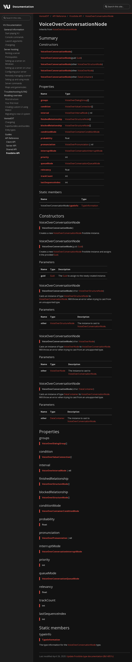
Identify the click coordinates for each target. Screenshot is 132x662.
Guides (8, 134)
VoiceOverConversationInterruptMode (83, 150)
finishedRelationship (51, 119)
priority (45, 157)
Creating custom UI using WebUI (16, 108)
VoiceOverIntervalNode (76, 112)
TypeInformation (89, 205)
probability (46, 138)
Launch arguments (13, 41)
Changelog (10, 44)
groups (44, 100)
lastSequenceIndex (50, 182)
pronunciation (48, 144)
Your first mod (11, 103)
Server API (11, 145)
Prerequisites (11, 57)
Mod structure (11, 99)
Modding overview (13, 95)
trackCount (47, 176)
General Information (14, 29)
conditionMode (48, 131)
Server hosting (11, 49)
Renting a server (12, 53)
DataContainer (85, 76)
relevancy (46, 169)
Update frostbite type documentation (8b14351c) (90, 656)
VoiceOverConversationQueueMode (82, 163)
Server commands (13, 83)
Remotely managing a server (18, 75)
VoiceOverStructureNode (65, 29)
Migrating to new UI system (17, 113)
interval (45, 112)
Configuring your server (15, 71)
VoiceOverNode (85, 70)
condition (46, 106)
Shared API (11, 149)
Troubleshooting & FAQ (15, 91)
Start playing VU (12, 33)
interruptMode (48, 150)
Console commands (14, 37)
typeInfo (73, 205)
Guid (79, 57)
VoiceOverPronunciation (77, 144)
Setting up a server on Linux (18, 67)
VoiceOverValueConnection (78, 106)
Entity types (10, 129)
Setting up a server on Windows (15, 62)
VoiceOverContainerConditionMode (82, 131)
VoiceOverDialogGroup (76, 100)
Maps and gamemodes (15, 87)
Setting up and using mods (17, 79)
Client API (10, 141)
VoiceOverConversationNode (99, 16)
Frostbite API (13, 153)
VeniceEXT (9, 118)
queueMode (47, 163)
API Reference (12, 138)
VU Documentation (12, 25)
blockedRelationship (51, 125)
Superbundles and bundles (17, 126)
